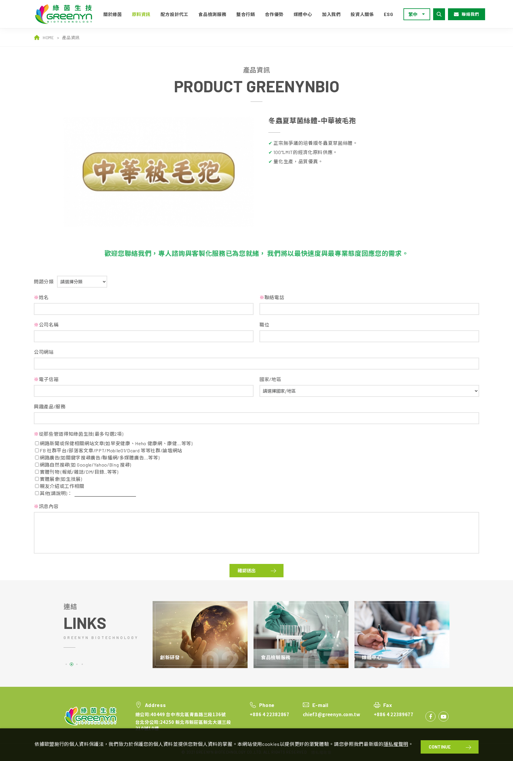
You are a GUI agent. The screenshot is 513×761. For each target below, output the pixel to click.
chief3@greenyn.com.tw (331, 714)
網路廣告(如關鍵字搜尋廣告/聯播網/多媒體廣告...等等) (99, 457)
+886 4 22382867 (269, 714)
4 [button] (82, 664)
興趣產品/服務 (50, 406)
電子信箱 (46, 379)
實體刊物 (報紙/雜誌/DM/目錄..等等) (79, 472)
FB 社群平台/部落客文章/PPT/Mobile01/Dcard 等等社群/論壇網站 (111, 450)
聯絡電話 (271, 297)
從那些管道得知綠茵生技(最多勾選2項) (78, 434)
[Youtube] (443, 716)
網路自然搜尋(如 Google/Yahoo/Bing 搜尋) (85, 464)
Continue (440, 746)
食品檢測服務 (212, 14)
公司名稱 (46, 324)
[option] (159, 172)
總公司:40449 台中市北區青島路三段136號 (180, 714)
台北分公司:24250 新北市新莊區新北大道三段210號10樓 (183, 725)
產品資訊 (71, 37)
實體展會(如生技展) (61, 479)
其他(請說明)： (56, 493)
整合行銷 (245, 14)
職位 (264, 324)
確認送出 (247, 570)
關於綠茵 (112, 14)
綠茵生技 (65, 14)
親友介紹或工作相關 (62, 486)
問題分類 (44, 281)
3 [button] (77, 664)
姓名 (41, 297)
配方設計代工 (175, 14)
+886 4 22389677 (394, 714)
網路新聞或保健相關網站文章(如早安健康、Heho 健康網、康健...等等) (116, 443)
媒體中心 (303, 14)
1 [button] (66, 664)
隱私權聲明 (396, 744)
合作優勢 (274, 14)
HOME (48, 37)
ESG (388, 14)
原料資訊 (141, 14)
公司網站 (44, 352)
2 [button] (71, 664)
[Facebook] (430, 716)
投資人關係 (362, 14)
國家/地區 (270, 379)
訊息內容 (46, 506)
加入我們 (331, 14)
